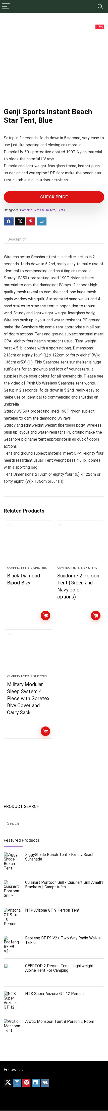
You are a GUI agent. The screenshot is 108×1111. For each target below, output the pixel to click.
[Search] (100, 6)
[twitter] (8, 1083)
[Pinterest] (26, 1083)
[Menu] (6, 6)
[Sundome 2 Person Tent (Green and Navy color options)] (79, 545)
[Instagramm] (17, 1083)
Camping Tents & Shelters (38, 210)
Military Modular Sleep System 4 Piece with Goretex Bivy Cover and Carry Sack (28, 698)
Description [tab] (17, 239)
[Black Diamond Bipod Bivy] (29, 545)
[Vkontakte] (45, 1083)
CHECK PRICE (54, 196)
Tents (61, 210)
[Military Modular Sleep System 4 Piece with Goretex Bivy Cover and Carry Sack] (29, 654)
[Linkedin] (36, 1083)
